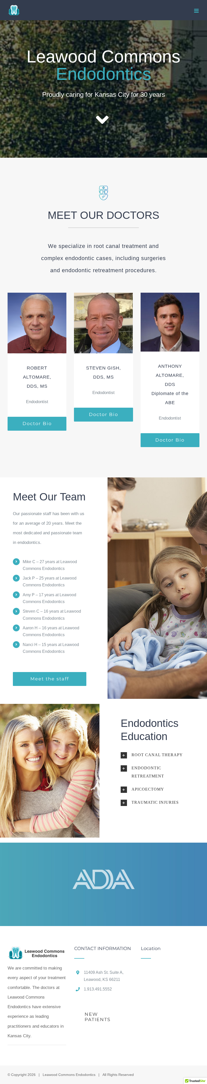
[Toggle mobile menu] (196, 10)
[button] (157, 755)
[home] (37, 951)
